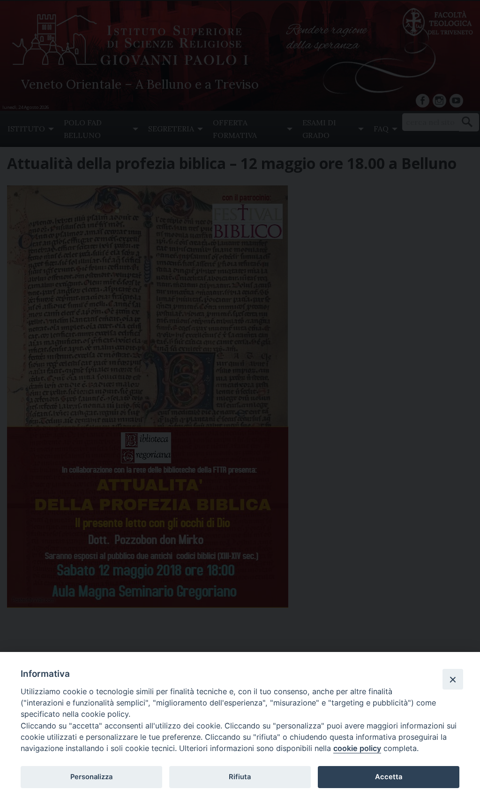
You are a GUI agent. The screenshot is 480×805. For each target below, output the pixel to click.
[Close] (452, 679)
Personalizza (91, 777)
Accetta (388, 777)
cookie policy (357, 748)
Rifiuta (240, 777)
